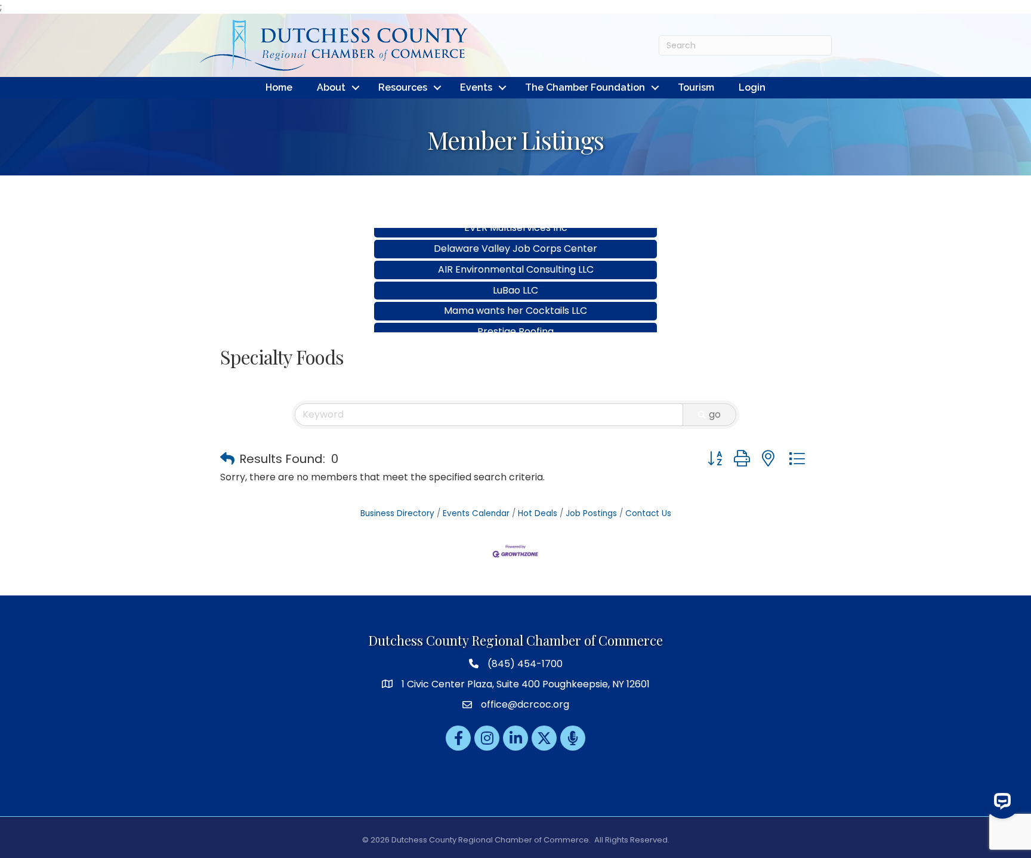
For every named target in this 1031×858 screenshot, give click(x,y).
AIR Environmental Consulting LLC (516, 256)
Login (752, 87)
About (331, 87)
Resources (402, 87)
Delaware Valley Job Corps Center (515, 235)
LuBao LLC (515, 277)
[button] (227, 459)
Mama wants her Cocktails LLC (515, 297)
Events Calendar (476, 513)
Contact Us (648, 513)
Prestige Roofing (515, 318)
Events (476, 87)
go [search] (715, 414)
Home (279, 87)
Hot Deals (537, 513)
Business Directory (397, 513)
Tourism (696, 87)
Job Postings (591, 513)
